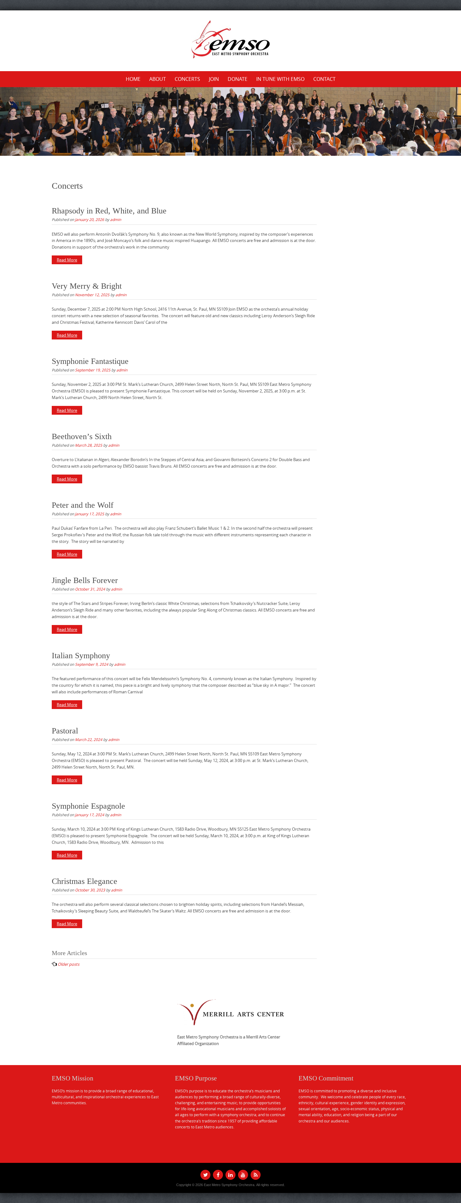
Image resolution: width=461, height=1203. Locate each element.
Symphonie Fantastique (90, 361)
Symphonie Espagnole (88, 806)
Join (214, 79)
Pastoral (65, 730)
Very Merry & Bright (87, 286)
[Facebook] (218, 1175)
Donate (237, 79)
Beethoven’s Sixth (82, 436)
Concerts (187, 79)
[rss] (256, 1175)
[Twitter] (205, 1175)
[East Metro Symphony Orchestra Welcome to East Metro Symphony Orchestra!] (230, 39)
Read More (67, 260)
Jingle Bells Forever (85, 580)
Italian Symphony (81, 655)
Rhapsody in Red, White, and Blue (109, 210)
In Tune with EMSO (280, 79)
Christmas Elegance (84, 881)
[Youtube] (243, 1175)
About (157, 79)
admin (115, 219)
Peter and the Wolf (83, 505)
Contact (324, 79)
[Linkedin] (230, 1175)
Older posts (68, 964)
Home (133, 79)
